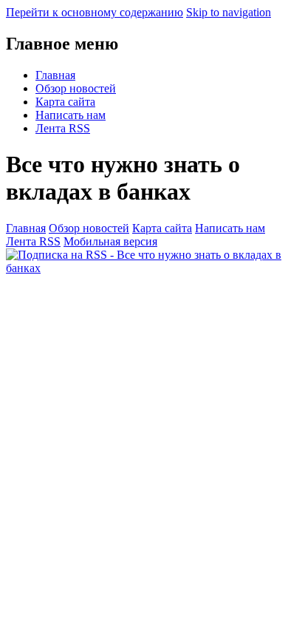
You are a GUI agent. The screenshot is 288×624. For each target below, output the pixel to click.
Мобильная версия (110, 241)
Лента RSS (62, 128)
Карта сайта (65, 101)
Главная (55, 75)
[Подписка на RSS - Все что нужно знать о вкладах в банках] (144, 268)
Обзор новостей (75, 88)
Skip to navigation (228, 12)
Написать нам (70, 115)
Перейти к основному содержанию (94, 12)
